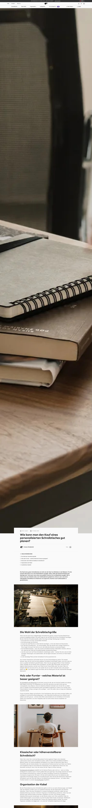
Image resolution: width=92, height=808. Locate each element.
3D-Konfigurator (39, 780)
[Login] (81, 3)
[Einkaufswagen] (84, 3)
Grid (35, 801)
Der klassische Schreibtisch (27, 770)
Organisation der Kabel (26, 562)
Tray (64, 801)
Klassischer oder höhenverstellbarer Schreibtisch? (32, 560)
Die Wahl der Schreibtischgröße (28, 556)
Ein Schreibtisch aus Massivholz (28, 682)
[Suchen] (78, 3)
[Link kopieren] (70, 547)
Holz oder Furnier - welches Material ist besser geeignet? (34, 558)
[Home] (46, 3)
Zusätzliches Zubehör (26, 564)
